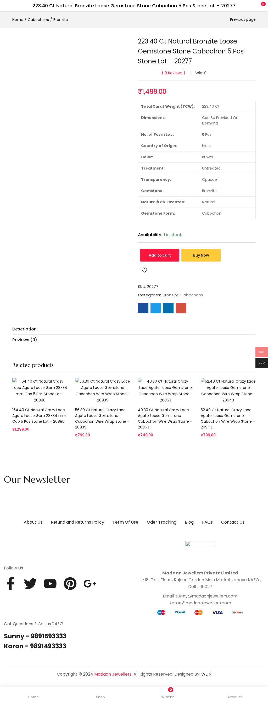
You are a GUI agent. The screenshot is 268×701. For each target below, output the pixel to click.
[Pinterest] (70, 583)
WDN (206, 674)
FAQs (207, 522)
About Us (33, 522)
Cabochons (38, 19)
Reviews (173, 72)
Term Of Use (125, 522)
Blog (189, 522)
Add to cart (160, 255)
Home (17, 19)
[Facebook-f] (10, 583)
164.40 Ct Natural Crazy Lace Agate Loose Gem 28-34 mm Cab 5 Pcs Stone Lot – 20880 (39, 415)
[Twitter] (30, 583)
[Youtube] (50, 583)
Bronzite (60, 19)
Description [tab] (24, 329)
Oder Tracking (161, 522)
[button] (253, 5)
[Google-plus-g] (90, 583)
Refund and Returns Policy (77, 522)
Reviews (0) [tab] (24, 340)
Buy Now (201, 255)
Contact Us (232, 522)
